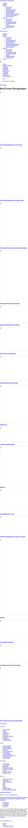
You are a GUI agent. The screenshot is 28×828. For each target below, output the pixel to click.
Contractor (5, 72)
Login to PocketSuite (16, 798)
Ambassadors (6, 733)
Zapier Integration (7, 756)
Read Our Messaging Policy (9, 789)
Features (5, 3)
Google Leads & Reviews (9, 755)
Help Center (6, 780)
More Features (6, 758)
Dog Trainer (9, 7)
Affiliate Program (7, 740)
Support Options (7, 788)
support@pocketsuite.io (5, 792)
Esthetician (5, 68)
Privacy (5, 823)
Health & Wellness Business (12, 13)
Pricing (4, 5)
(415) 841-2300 (13, 794)
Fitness (4, 64)
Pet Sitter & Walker (10, 11)
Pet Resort (8, 8)
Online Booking (7, 747)
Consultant (5, 73)
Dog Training (9, 19)
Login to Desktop (7, 754)
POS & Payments (7, 746)
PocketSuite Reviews (8, 736)
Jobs (4, 784)
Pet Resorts (8, 20)
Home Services (9, 27)
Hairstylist (5, 69)
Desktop (5, 4)
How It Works (6, 729)
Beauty (7, 24)
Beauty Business (10, 12)
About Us (5, 734)
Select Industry (3, 85)
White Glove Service (8, 779)
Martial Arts (6, 74)
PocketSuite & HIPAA (8, 826)
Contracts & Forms (7, 748)
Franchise (5, 737)
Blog (4, 78)
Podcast (5, 787)
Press (4, 783)
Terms (4, 824)
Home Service (6, 70)
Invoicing (5, 750)
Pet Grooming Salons (11, 22)
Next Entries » (3, 723)
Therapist (5, 66)
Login (4, 28)
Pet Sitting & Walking (11, 23)
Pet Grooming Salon (11, 9)
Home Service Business (11, 15)
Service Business (10, 16)
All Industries (6, 763)
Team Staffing (6, 752)
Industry (5, 17)
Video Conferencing (8, 751)
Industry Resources (7, 781)
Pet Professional (7, 76)
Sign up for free (3, 31)
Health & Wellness (10, 26)
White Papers (6, 738)
